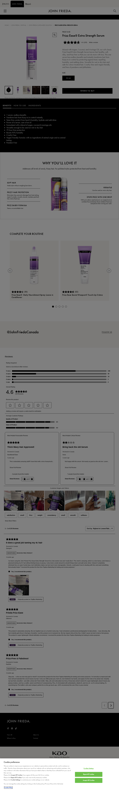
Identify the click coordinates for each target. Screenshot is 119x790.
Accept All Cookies (88, 780)
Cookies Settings (89, 768)
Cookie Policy (8, 787)
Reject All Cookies (88, 774)
